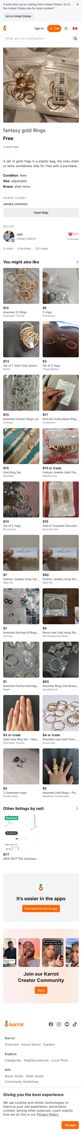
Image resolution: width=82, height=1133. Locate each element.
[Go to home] (4, 28)
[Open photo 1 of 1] (41, 85)
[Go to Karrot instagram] (59, 1024)
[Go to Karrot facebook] (51, 1024)
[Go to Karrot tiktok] (74, 1024)
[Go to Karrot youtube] (66, 1024)
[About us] (66, 28)
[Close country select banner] (77, 4)
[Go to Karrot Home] (14, 1024)
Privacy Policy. (48, 1114)
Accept (70, 1125)
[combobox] (37, 38)
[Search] (75, 38)
